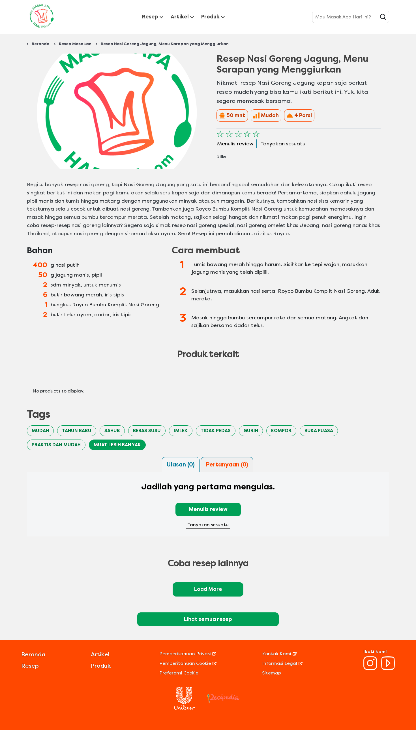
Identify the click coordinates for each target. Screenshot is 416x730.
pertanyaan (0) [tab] (227, 464)
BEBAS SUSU (147, 430)
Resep (150, 17)
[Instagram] (370, 668)
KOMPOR (281, 430)
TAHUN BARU (76, 430)
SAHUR (112, 430)
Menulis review (208, 509)
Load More (208, 589)
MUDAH (40, 430)
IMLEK (181, 430)
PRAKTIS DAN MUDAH (56, 444)
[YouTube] (388, 668)
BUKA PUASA (319, 430)
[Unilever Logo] (184, 708)
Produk (210, 17)
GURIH (251, 430)
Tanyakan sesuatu (208, 524)
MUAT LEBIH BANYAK (117, 444)
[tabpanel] (208, 508)
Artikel (180, 17)
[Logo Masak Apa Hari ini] (41, 29)
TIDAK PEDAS (216, 430)
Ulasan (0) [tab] (181, 464)
